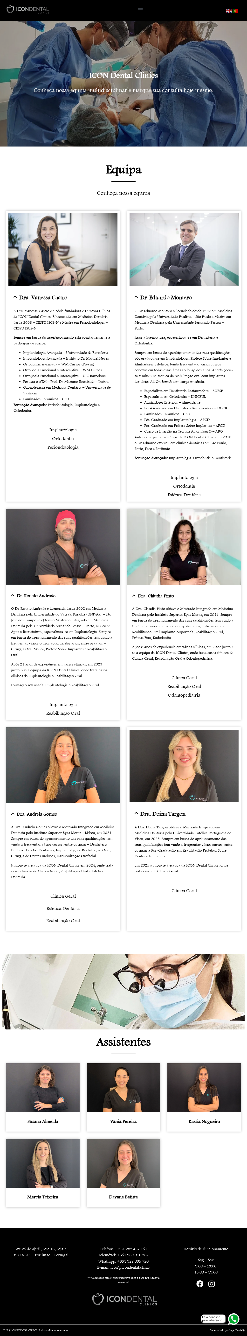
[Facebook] (200, 1283)
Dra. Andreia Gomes (37, 814)
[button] (140, 9)
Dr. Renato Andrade (36, 595)
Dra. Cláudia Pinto (156, 596)
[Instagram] (211, 1283)
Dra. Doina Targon (162, 814)
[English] (229, 10)
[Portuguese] (236, 10)
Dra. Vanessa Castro (43, 297)
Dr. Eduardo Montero (166, 297)
